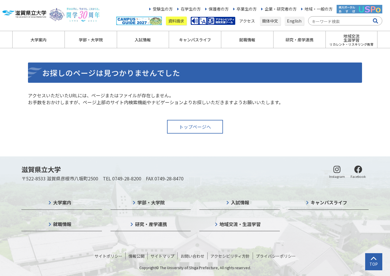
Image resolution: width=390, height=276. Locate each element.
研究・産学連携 (151, 224)
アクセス (247, 21)
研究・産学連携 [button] (299, 40)
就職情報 (62, 224)
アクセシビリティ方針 (230, 256)
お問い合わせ (192, 256)
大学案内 (62, 202)
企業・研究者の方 (281, 9)
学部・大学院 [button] (91, 40)
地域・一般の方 (319, 9)
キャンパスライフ (329, 202)
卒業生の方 (247, 9)
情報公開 (136, 256)
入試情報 (240, 202)
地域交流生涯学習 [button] (351, 40)
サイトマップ (162, 256)
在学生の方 (191, 9)
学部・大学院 (151, 202)
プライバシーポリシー (276, 256)
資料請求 (176, 21)
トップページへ (195, 126)
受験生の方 (163, 9)
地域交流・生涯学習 (240, 224)
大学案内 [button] (39, 40)
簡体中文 (270, 21)
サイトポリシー (108, 256)
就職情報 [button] (247, 40)
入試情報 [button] (143, 40)
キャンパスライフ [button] (195, 40)
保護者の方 (219, 9)
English (294, 21)
